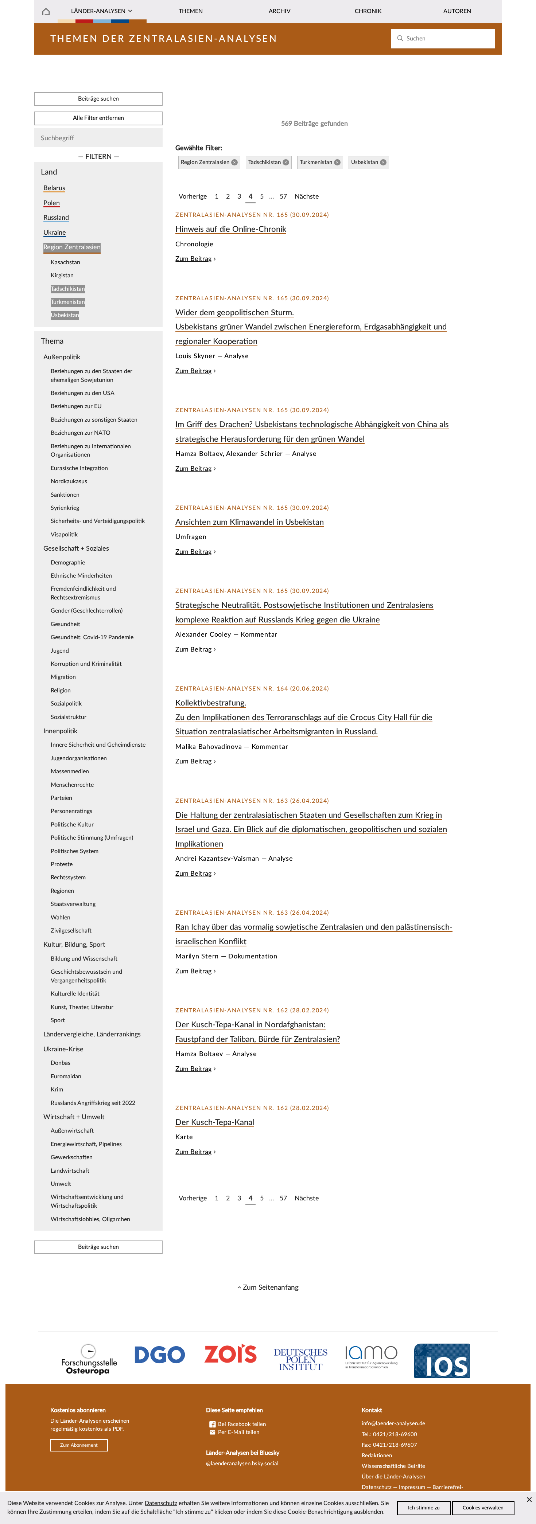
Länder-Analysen (98, 11)
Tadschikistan (68, 289)
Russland (56, 218)
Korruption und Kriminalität (86, 664)
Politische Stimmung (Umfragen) (92, 838)
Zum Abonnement (79, 1445)
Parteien (61, 798)
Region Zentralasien (72, 247)
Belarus (54, 188)
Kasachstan (65, 262)
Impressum (412, 1487)
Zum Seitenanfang (271, 1287)
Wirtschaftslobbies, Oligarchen (90, 1219)
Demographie (68, 563)
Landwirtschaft (70, 1171)
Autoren (457, 11)
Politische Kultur (72, 825)
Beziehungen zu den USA (82, 393)
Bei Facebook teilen (241, 1424)
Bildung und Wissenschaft (84, 959)
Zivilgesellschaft (71, 931)
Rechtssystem (68, 877)
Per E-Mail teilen (238, 1432)
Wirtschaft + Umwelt (74, 1117)
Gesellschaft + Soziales (76, 549)
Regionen (62, 891)
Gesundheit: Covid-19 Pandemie (92, 637)
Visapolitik (64, 535)
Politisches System (74, 851)
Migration (63, 677)
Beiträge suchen (98, 99)
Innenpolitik (60, 731)
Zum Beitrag (193, 259)
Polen (51, 203)
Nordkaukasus (69, 481)
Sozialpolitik (66, 704)
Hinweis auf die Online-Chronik (230, 229)
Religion (61, 690)
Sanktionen (65, 495)
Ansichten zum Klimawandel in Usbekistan (249, 522)
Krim (57, 1090)
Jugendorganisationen (79, 758)
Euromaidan (66, 1076)
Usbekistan (65, 315)
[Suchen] (400, 38)
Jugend (60, 651)
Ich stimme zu (424, 1508)
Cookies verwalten (483, 1508)
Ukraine (54, 233)
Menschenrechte (72, 785)
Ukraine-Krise (63, 1049)
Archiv (280, 11)
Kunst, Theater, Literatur (82, 1007)
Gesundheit (65, 624)
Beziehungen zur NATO (80, 433)
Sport (58, 1020)
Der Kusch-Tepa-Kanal (214, 1122)
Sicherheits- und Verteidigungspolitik (98, 521)
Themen (191, 11)
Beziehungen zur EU (76, 406)
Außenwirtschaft (72, 1131)
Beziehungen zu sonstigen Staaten (94, 420)
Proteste (62, 864)
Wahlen (60, 918)
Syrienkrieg (65, 508)
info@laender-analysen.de (393, 1423)
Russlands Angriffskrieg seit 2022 (93, 1103)
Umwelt (61, 1184)
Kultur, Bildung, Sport (74, 945)
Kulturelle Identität (75, 994)
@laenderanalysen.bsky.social (242, 1463)
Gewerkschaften (72, 1157)
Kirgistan (62, 275)
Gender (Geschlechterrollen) (87, 611)
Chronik (368, 11)
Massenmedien (70, 771)
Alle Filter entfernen (98, 118)
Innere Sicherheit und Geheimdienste (98, 745)
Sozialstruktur (68, 717)
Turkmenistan (68, 302)
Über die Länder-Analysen (393, 1477)
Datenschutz (377, 1487)
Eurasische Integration (79, 468)
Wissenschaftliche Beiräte (393, 1466)
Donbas (60, 1063)
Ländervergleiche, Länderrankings (92, 1034)
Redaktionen (377, 1455)
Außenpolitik (61, 357)
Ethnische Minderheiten (81, 576)
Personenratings (71, 811)
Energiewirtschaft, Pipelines (86, 1144)
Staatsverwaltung (73, 904)
